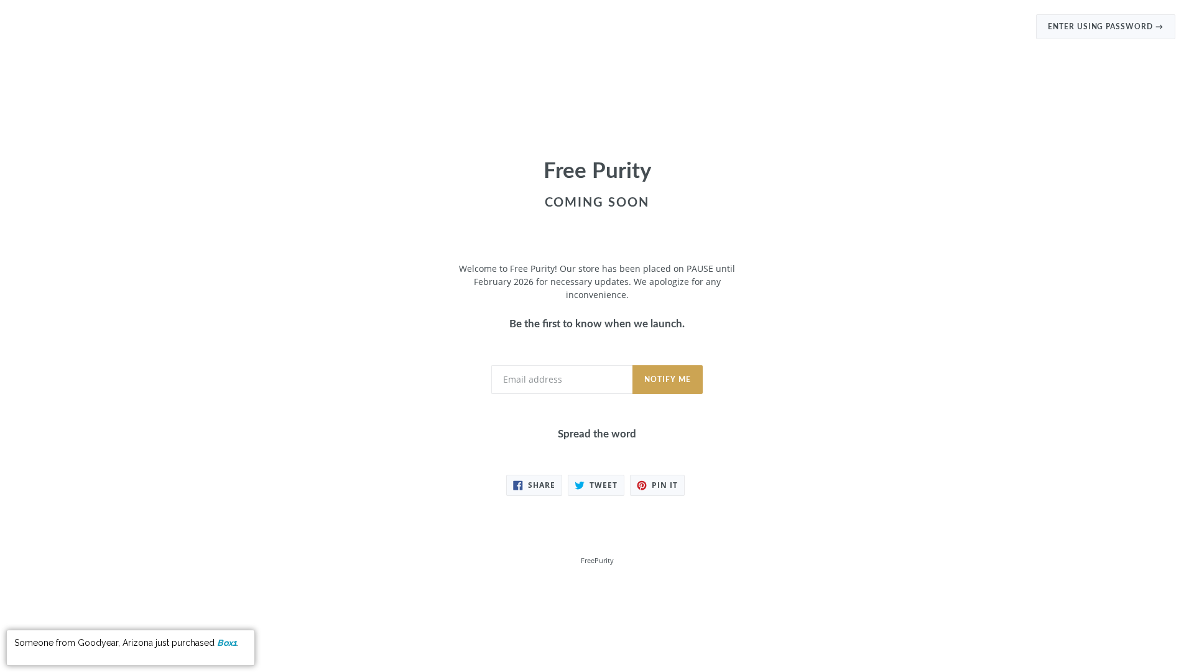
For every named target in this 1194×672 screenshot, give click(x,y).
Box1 (227, 643)
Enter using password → (1106, 26)
